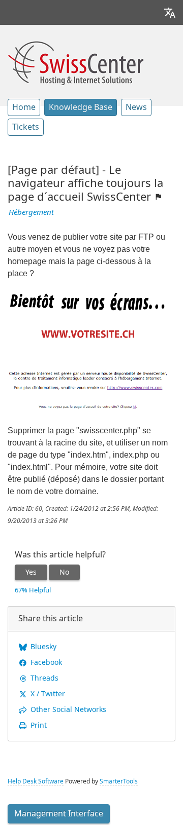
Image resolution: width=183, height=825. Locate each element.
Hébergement (31, 212)
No (64, 572)
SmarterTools (119, 781)
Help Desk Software (36, 781)
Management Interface (58, 813)
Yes (31, 572)
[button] (170, 12)
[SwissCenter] (76, 61)
